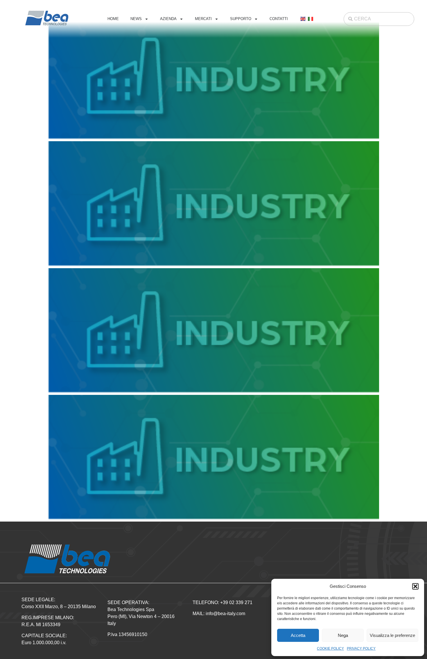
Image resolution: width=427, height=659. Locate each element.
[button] (415, 586)
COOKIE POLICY (330, 649)
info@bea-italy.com (225, 613)
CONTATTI (279, 19)
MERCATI (203, 19)
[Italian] (311, 19)
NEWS (136, 19)
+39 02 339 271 (236, 602)
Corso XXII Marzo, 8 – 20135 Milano (58, 606)
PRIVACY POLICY (361, 649)
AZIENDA (168, 19)
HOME (113, 19)
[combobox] (379, 19)
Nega (343, 635)
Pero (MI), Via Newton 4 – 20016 (141, 616)
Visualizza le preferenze (392, 635)
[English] (303, 19)
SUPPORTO (240, 19)
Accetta (298, 635)
